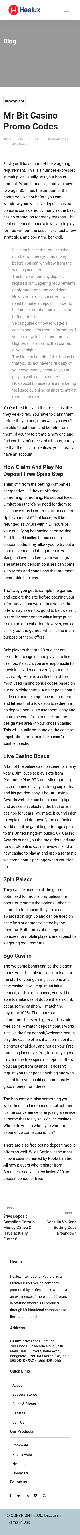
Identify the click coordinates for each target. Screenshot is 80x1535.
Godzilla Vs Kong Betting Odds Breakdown (61, 1224)
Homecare (20, 1473)
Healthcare (20, 1464)
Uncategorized (14, 101)
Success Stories (24, 1394)
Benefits (18, 1413)
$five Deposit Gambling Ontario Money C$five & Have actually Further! (19, 1223)
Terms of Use (18, 1522)
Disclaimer (54, 1515)
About (17, 1385)
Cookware (20, 1445)
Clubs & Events (24, 1404)
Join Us (18, 1422)
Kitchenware (22, 1454)
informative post (17, 603)
